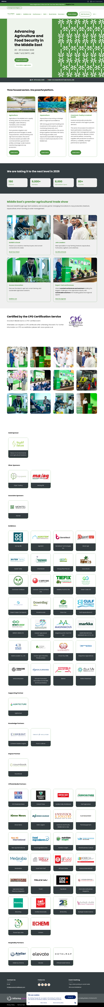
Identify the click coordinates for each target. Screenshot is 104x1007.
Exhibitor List (27, 14)
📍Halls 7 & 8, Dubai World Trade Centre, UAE (60, 80)
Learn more (14, 152)
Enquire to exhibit (21, 60)
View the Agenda (60, 299)
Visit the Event (85, 14)
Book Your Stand (14, 252)
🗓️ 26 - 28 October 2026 (37, 80)
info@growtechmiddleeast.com (16, 987)
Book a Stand (72, 14)
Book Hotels (52, 14)
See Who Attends (60, 252)
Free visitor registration (23, 65)
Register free (70, 4)
